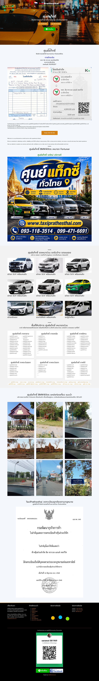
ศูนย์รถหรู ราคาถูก (72, 382)
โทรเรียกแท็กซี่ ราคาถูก (50, 382)
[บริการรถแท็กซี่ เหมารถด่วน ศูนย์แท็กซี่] (49, 199)
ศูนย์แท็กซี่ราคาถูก (12, 384)
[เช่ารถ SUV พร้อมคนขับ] (20, 265)
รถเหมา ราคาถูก (23, 382)
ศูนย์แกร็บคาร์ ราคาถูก (40, 382)
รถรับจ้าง (33, 610)
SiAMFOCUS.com (52, 675)
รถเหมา (33, 614)
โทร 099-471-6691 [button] (56, 24)
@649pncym (79, 611)
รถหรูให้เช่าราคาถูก (21, 384)
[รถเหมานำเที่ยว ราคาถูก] (20, 420)
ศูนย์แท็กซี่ (34, 608)
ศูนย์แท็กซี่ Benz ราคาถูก (56, 384)
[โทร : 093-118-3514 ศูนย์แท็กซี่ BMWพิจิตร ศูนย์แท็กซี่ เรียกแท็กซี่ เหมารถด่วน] (49, 4)
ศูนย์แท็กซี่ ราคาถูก (14, 382)
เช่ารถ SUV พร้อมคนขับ (36, 620)
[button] (48, 42)
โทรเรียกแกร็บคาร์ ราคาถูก (62, 382)
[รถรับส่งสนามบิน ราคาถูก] (78, 420)
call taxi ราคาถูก (77, 384)
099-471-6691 (79, 610)
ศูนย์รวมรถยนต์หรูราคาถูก (83, 382)
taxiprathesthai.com (11, 618)
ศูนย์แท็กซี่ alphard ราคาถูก (32, 384)
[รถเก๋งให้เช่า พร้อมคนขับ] (49, 308)
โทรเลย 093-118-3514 (49, 133)
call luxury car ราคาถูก (68, 384)
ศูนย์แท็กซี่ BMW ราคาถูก (44, 384)
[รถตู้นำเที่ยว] (78, 308)
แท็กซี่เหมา (34, 613)
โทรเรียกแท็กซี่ (34, 611)
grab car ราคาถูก (86, 384)
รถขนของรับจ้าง (35, 615)
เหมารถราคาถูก (31, 382)
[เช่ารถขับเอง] (20, 308)
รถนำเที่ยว (34, 617)
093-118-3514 (79, 608)
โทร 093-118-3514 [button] (43, 24)
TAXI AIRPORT (35, 618)
